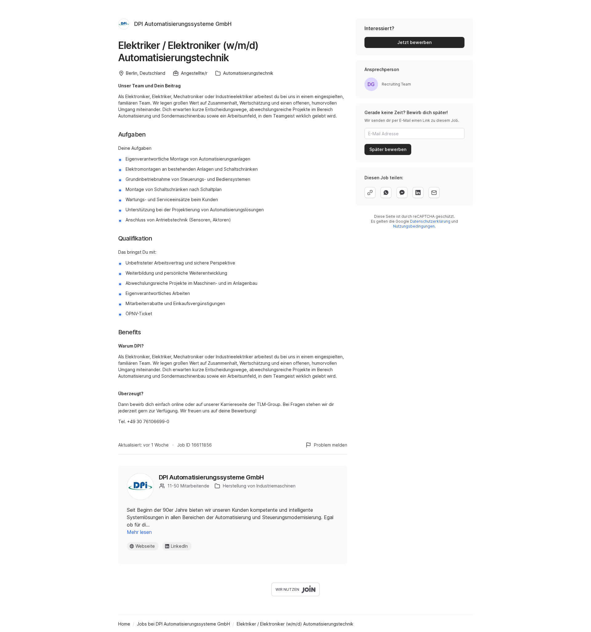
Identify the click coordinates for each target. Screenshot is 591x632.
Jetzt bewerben (414, 42)
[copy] (370, 192)
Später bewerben (387, 149)
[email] (434, 192)
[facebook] (402, 192)
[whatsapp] (386, 192)
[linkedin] (418, 192)
